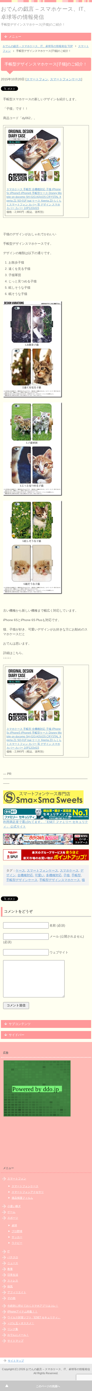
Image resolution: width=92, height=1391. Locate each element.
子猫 (66, 875)
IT (8, 1251)
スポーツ (12, 1217)
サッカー (17, 1237)
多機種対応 (54, 875)
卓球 (14, 1225)
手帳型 (76, 875)
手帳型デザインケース (22, 880)
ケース (20, 870)
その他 (11, 1298)
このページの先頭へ (48, 1386)
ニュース (12, 1263)
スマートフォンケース (65, 79)
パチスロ (12, 1257)
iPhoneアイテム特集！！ (22, 1311)
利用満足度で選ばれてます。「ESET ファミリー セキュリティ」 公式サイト (45, 824)
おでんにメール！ (18, 1334)
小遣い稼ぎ (14, 1206)
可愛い (39, 875)
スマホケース (69, 870)
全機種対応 (25, 875)
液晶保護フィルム (22, 1197)
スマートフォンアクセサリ (28, 1192)
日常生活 (12, 1274)
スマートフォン (37, 79)
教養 (10, 1269)
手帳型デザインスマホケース (59, 880)
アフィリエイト (16, 1292)
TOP (38, 46)
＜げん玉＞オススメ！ (20, 1323)
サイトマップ (15, 1340)
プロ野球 (17, 1231)
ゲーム (11, 1212)
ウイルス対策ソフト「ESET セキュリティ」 (34, 1317)
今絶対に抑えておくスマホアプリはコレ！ (32, 1305)
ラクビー (17, 1243)
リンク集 (12, 1329)
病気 (10, 1286)
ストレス (12, 1280)
